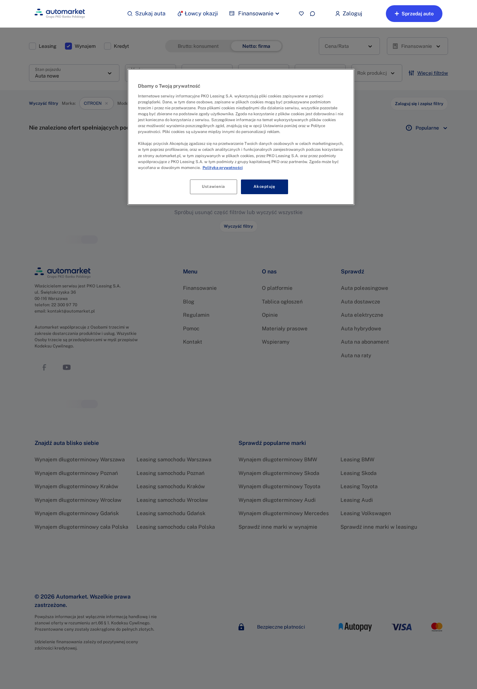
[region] (240, 137)
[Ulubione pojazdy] (301, 13)
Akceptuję (264, 186)
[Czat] (312, 13)
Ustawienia (213, 186)
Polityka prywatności (223, 167)
